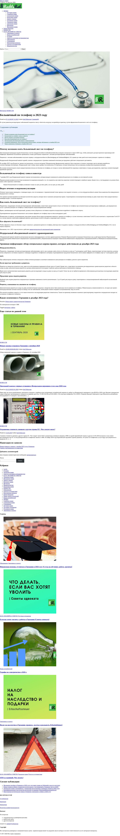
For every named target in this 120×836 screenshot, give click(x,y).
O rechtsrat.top (4, 798)
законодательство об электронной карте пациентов (45, 229)
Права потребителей (13, 35)
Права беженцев (8, 28)
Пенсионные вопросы (13, 43)
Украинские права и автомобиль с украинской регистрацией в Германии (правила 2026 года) (32, 788)
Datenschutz (3, 804)
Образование (11, 39)
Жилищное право (12, 27)
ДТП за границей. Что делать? (11, 778)
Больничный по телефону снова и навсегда (16, 136)
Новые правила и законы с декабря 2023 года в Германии (17, 446)
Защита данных (11, 19)
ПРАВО (6, 11)
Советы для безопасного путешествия (11, 448)
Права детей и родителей (11, 496)
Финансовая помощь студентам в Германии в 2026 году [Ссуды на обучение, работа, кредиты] (36, 567)
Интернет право (8, 482)
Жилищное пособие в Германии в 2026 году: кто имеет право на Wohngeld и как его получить (32, 785)
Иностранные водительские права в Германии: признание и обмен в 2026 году (27, 791)
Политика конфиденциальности (9, 807)
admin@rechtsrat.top (12, 824)
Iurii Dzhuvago (27, 119)
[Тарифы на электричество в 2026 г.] (60, 644)
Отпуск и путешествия (14, 44)
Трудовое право (11, 12)
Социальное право (12, 16)
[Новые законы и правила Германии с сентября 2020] (60, 327)
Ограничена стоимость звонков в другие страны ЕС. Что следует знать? (27, 429)
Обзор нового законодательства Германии (17, 301)
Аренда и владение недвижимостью (18, 38)
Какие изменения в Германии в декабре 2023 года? (18, 144)
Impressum (3, 801)
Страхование (11, 41)
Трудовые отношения (10, 507)
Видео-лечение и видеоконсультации (14, 137)
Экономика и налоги (13, 33)
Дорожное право (12, 22)
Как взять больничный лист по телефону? (16, 139)
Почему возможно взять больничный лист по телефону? (20, 134)
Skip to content (4, 1)
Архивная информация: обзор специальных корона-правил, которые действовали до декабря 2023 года (32, 142)
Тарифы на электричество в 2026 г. (13, 672)
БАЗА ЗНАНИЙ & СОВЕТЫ (12, 31)
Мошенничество (12, 46)
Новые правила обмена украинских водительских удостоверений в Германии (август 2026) (31, 787)
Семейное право (12, 14)
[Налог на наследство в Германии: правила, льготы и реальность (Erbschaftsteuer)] (60, 697)
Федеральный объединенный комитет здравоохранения (19, 140)
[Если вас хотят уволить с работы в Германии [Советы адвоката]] (60, 591)
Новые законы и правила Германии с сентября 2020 (20, 346)
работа (13, 307)
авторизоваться (31, 455)
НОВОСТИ (7, 30)
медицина (7, 307)
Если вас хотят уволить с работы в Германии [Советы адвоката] (24, 619)
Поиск (2, 458)
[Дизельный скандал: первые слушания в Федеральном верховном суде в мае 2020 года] (60, 367)
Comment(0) (35, 119)
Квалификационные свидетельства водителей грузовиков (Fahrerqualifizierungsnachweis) (30, 790)
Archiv (5, 469)
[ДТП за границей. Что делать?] (60, 750)
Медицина (10, 25)
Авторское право (12, 23)
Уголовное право (12, 20)
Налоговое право (12, 17)
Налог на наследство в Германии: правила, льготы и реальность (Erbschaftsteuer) (31, 725)
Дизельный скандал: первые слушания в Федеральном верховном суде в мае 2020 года (33, 386)
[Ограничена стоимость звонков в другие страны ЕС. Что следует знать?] (60, 411)
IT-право (9, 36)
